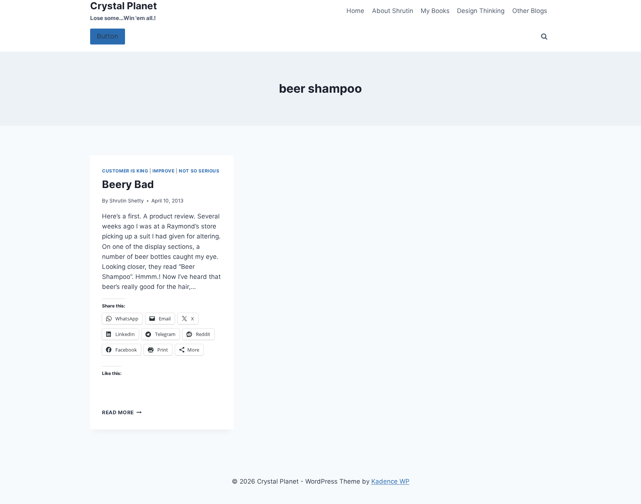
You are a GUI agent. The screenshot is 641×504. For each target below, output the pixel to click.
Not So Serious (199, 171)
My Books (435, 10)
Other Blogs (529, 10)
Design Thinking (480, 10)
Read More (122, 412)
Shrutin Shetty (126, 201)
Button (107, 36)
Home (355, 10)
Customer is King (125, 171)
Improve (163, 171)
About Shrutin (392, 10)
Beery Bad (128, 184)
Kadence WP (390, 481)
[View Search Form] (544, 36)
